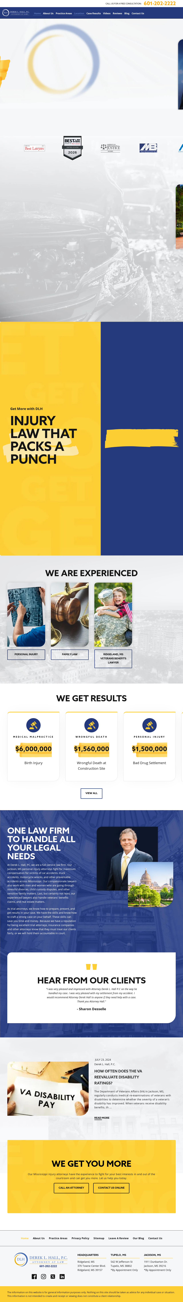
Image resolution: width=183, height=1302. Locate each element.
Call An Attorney (71, 1188)
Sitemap (99, 1238)
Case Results (93, 13)
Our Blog (138, 1238)
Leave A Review (119, 1238)
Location (79, 13)
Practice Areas (64, 13)
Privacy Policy (80, 1238)
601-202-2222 (160, 3)
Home (37, 13)
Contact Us (138, 13)
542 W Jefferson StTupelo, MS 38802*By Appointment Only (124, 1266)
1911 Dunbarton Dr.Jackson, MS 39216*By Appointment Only (157, 1266)
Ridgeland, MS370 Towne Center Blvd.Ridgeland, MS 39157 (91, 1266)
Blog (126, 13)
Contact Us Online (111, 1188)
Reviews (117, 13)
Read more (101, 1118)
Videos (107, 13)
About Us (48, 13)
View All (91, 793)
